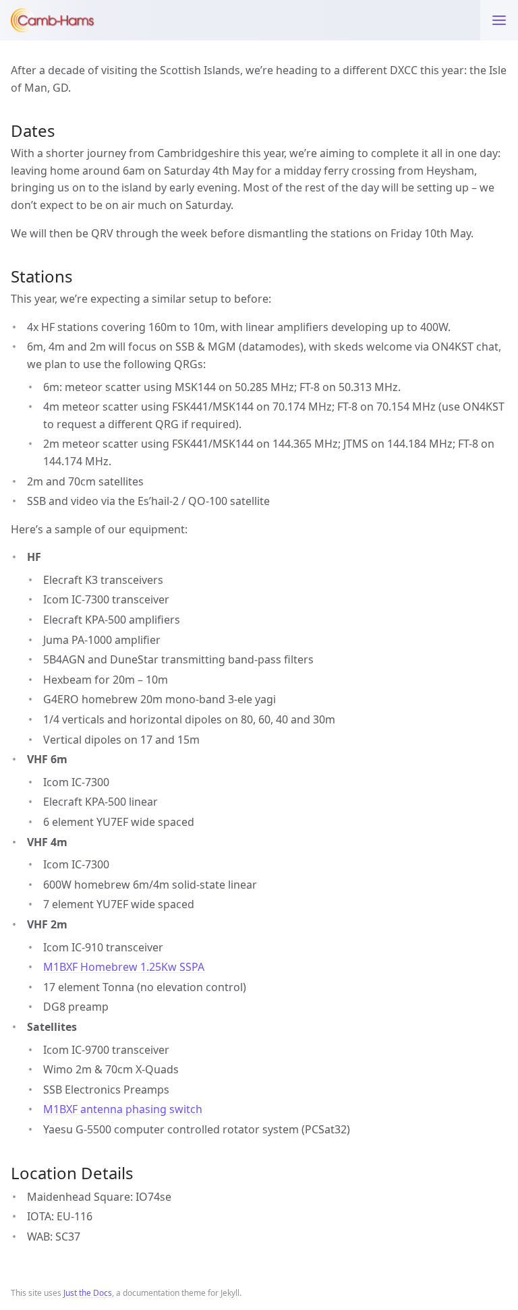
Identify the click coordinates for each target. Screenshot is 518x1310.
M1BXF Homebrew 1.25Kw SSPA (123, 966)
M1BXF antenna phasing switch (122, 1109)
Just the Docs (87, 1293)
